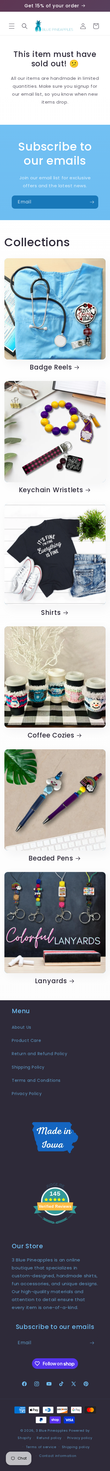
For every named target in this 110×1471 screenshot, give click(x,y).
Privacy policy (79, 1437)
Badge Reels (51, 367)
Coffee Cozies (51, 735)
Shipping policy (76, 1447)
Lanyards (51, 981)
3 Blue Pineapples (52, 1430)
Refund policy (49, 1437)
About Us (21, 1027)
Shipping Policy (28, 1067)
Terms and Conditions (36, 1080)
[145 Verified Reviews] (55, 1227)
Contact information (57, 1455)
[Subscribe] (91, 202)
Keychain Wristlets (51, 490)
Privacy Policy (27, 1093)
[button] (11, 26)
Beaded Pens (50, 858)
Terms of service (41, 1447)
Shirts (51, 613)
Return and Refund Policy (39, 1054)
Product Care (26, 1040)
